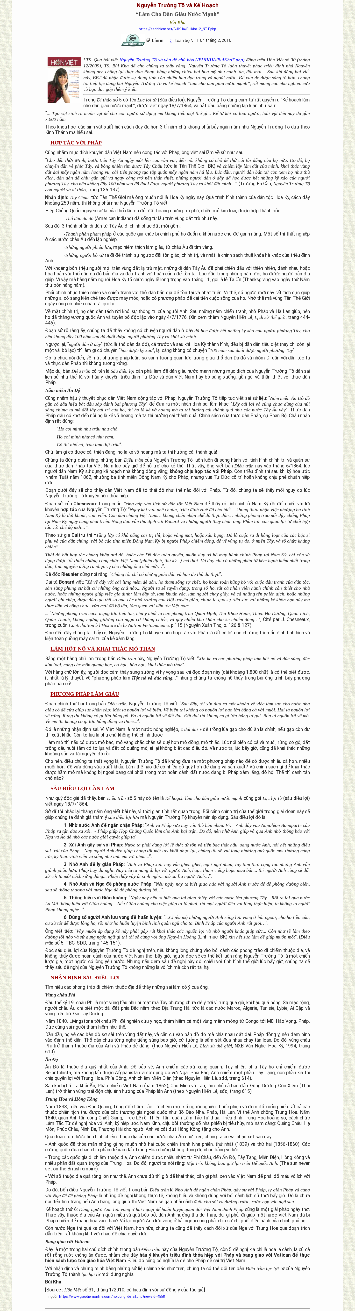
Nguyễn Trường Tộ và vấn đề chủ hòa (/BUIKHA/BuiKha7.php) (182, 59)
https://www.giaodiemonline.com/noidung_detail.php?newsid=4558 (112, 1296)
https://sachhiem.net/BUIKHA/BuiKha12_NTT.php (177, 29)
